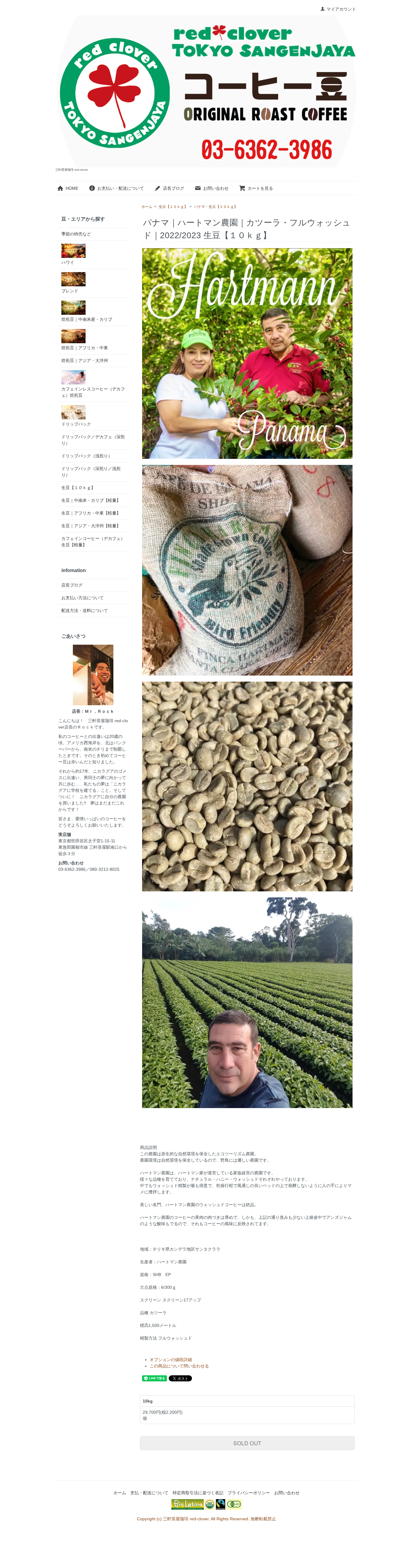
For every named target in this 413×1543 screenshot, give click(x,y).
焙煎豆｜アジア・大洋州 (84, 360)
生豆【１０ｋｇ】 (173, 207)
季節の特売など (76, 234)
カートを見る (260, 188)
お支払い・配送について (120, 188)
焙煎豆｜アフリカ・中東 (84, 347)
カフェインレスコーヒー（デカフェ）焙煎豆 (93, 392)
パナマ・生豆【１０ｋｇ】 (216, 207)
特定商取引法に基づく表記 (198, 1492)
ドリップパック (76, 424)
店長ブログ (173, 188)
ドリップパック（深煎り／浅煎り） (91, 471)
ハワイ (67, 262)
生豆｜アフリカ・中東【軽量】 (91, 513)
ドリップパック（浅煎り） (86, 455)
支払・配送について (149, 1492)
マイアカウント (341, 9)
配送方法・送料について (84, 610)
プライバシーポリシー (249, 1492)
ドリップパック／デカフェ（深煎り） (93, 440)
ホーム (146, 207)
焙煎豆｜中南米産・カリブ (86, 319)
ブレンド (69, 290)
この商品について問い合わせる (179, 1366)
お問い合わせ (216, 188)
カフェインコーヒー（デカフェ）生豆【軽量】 (93, 541)
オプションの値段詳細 (171, 1359)
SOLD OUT (247, 1443)
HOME (72, 188)
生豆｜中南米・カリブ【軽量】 (91, 500)
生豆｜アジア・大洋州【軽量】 (91, 525)
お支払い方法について (82, 597)
